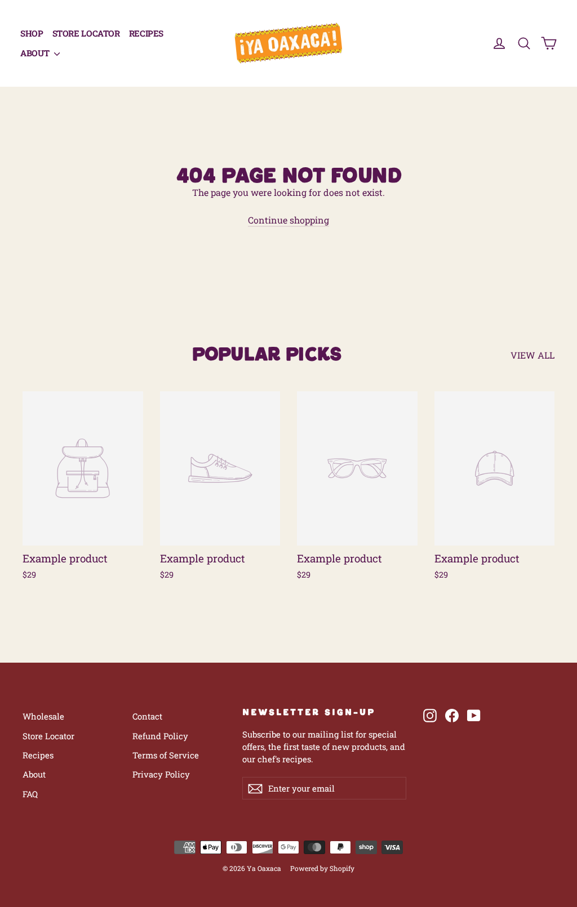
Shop (31, 33)
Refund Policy (160, 735)
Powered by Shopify (322, 868)
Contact (147, 716)
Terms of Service (165, 755)
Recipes (146, 33)
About (35, 53)
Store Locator (86, 33)
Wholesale (43, 716)
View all (532, 355)
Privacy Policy (161, 774)
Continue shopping (288, 220)
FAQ (30, 793)
